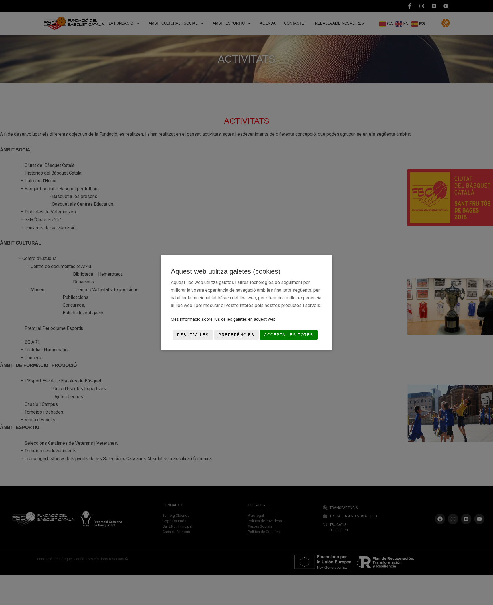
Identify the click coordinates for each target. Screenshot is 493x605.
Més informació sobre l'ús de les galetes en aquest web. (223, 319)
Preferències (236, 335)
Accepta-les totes (288, 335)
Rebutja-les (193, 335)
